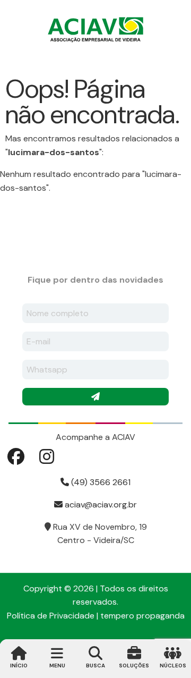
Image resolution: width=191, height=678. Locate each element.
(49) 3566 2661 (100, 482)
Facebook (16, 456)
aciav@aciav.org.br (100, 504)
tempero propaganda (142, 615)
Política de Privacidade (50, 615)
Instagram (46, 456)
